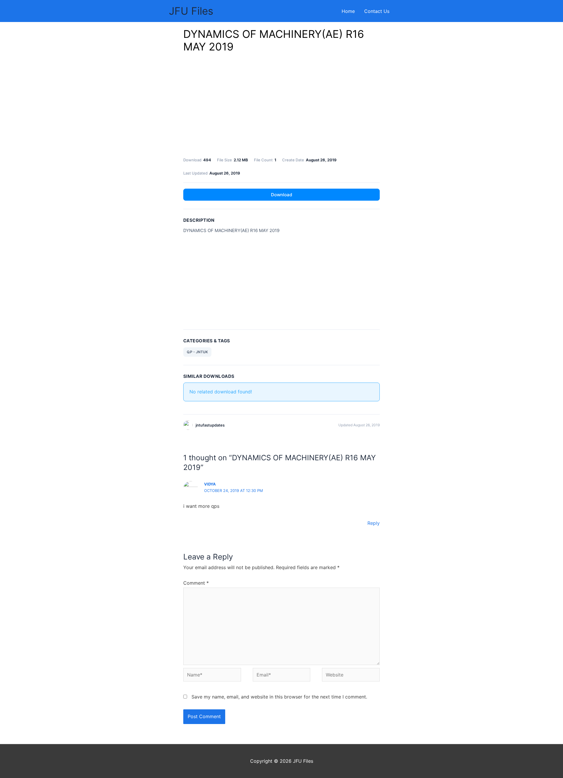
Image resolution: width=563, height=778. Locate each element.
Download (281, 194)
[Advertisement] (281, 106)
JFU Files (191, 11)
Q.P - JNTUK (197, 352)
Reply (373, 523)
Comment (196, 583)
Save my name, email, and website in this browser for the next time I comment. (279, 697)
